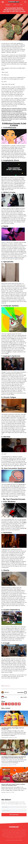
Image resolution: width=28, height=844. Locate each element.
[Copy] (19, 704)
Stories (8, 4)
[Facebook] (6, 704)
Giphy (6, 685)
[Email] (16, 704)
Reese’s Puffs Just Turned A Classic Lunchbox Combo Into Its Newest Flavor (13, 785)
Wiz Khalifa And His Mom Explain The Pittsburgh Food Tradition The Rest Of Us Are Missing (13, 757)
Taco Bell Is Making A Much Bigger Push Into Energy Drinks (12, 728)
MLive (8, 685)
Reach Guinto (4, 737)
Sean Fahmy (20, 692)
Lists (14, 4)
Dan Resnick (4, 764)
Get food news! (14, 814)
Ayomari (3, 792)
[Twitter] (12, 704)
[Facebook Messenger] (9, 704)
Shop (21, 4)
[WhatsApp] (2, 704)
